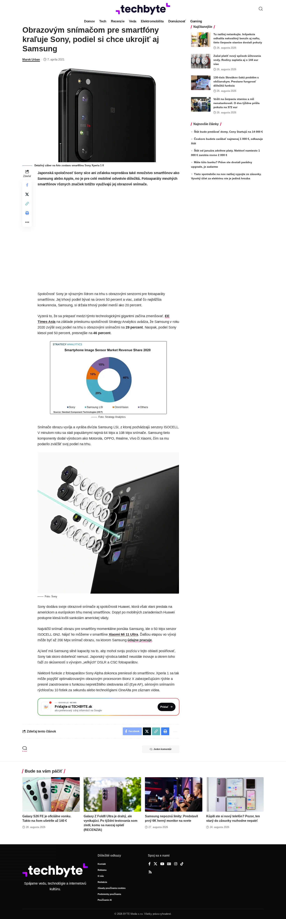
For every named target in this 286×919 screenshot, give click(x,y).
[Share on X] (27, 194)
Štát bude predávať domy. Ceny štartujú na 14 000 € (228, 131)
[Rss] (150, 872)
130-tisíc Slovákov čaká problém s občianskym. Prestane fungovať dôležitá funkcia (236, 81)
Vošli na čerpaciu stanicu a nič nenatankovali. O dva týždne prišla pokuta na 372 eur (236, 103)
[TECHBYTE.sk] (143, 9)
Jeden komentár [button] (163, 749)
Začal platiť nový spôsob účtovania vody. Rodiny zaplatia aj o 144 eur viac (237, 60)
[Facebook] (149, 864)
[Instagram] (176, 864)
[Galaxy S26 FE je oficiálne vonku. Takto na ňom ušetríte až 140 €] (51, 794)
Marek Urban (31, 59)
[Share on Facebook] (27, 185)
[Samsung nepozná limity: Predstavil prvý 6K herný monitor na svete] (173, 794)
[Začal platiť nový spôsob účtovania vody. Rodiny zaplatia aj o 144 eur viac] (201, 61)
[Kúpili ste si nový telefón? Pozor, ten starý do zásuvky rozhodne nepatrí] (235, 794)
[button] (261, 9)
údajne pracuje (139, 640)
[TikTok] (182, 864)
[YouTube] (162, 864)
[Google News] (169, 864)
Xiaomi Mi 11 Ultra (123, 634)
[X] (155, 864)
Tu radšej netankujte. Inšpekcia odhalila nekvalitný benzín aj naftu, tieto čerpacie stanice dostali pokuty (237, 38)
